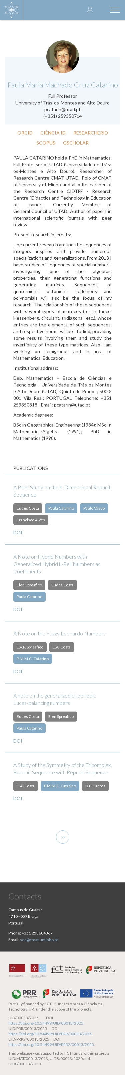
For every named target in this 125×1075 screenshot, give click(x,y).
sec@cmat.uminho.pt (39, 939)
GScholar (76, 143)
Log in (90, 10)
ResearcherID (90, 133)
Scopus (45, 143)
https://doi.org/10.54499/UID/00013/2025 (45, 1023)
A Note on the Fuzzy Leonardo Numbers (59, 633)
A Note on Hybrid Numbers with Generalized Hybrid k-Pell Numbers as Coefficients (56, 563)
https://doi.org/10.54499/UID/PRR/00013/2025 (50, 1033)
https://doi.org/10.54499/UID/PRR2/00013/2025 (51, 1044)
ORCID (25, 133)
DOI (17, 532)
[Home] (11, 10)
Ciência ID (53, 133)
